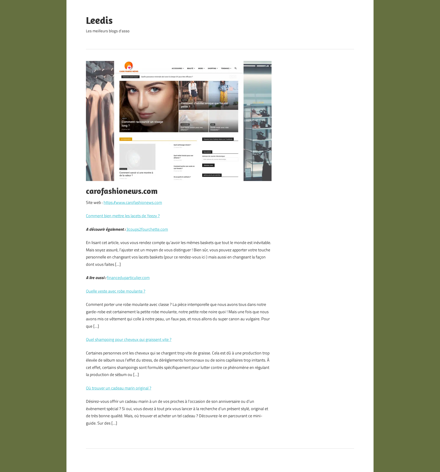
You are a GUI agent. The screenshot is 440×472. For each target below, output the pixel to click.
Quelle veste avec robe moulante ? (115, 291)
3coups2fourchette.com (147, 229)
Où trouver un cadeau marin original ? (118, 388)
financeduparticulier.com (128, 277)
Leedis (99, 20)
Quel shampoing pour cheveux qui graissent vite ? (128, 339)
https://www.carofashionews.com (133, 202)
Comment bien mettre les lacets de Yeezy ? (123, 216)
